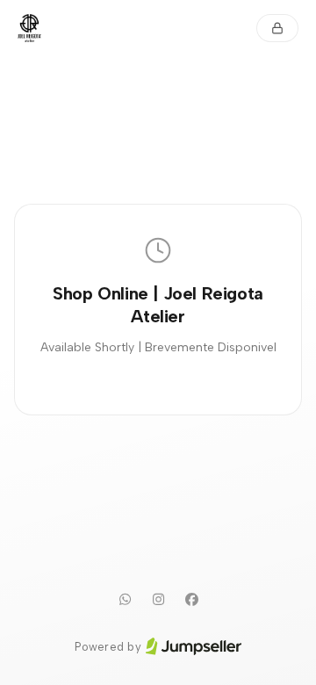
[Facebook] (191, 600)
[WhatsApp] (124, 600)
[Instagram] (158, 600)
